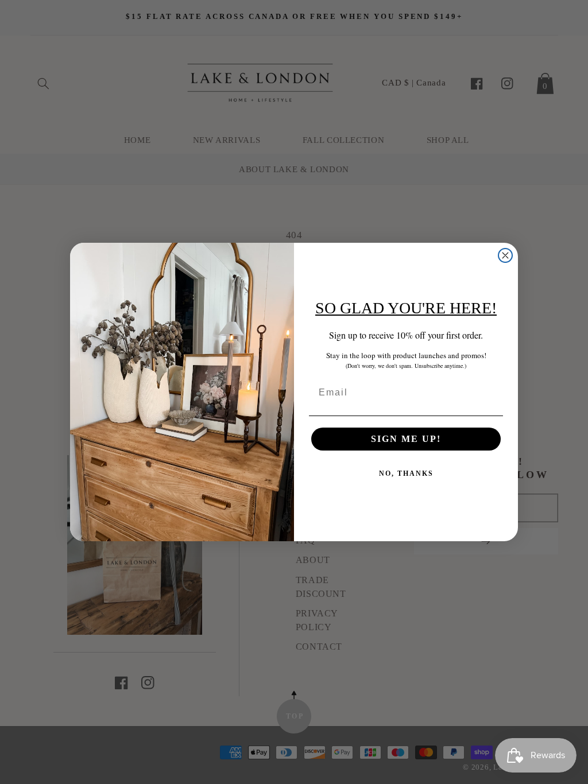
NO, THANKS (406, 473)
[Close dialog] (505, 255)
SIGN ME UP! (406, 439)
